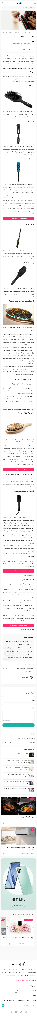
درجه (26, 664)
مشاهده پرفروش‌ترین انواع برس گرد (18, 218)
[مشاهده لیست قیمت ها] (18, 884)
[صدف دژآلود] (32, 42)
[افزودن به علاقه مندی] (3, 32)
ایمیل (33, 701)
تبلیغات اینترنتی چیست (21, 981)
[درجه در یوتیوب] (16, 1012)
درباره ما (34, 993)
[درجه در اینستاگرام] (26, 1012)
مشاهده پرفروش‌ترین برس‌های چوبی (18, 470)
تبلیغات (34, 990)
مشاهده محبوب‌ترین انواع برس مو (18, 625)
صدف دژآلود (27, 41)
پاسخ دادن (30, 742)
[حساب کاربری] (2, 3)
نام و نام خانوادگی (30, 693)
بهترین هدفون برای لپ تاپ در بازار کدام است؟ (19, 657)
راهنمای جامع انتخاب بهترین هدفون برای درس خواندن (19, 652)
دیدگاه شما (32, 708)
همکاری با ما (15, 990)
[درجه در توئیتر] (21, 1012)
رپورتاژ (32, 799)
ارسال (18, 725)
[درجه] (19, 3)
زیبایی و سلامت (31, 32)
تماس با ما (33, 995)
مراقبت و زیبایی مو (22, 32)
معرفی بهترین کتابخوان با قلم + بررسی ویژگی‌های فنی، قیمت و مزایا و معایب (19, 643)
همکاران (16, 993)
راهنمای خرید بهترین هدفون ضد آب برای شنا (20, 648)
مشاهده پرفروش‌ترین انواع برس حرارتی (18, 571)
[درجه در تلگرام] (11, 1012)
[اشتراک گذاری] (6, 32)
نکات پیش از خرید (13, 32)
